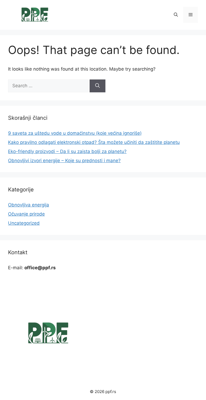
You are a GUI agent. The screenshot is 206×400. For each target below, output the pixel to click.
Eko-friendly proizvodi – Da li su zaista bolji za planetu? (67, 151)
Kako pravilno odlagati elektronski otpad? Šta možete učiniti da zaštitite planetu (94, 142)
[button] (175, 15)
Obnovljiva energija (28, 205)
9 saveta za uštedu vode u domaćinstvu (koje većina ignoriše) (75, 133)
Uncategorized (24, 223)
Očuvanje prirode (26, 214)
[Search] (97, 85)
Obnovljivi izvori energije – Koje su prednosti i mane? (64, 160)
